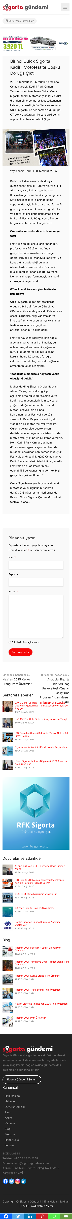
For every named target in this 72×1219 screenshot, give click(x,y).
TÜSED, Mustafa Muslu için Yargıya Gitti (36, 894)
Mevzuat (10, 1134)
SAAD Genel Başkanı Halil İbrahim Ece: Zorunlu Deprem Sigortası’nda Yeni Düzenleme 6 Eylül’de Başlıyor (41, 705)
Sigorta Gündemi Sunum (21, 1079)
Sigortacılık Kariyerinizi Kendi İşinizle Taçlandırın (41, 747)
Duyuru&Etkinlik (15, 1106)
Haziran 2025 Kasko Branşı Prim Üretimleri (17, 679)
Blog (8, 1128)
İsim (12, 558)
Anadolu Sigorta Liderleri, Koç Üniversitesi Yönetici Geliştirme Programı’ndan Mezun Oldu (54, 688)
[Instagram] (17, 1181)
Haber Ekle (12, 1139)
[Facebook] (5, 1181)
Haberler (10, 1101)
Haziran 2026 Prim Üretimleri (30, 1017)
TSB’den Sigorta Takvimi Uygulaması (35, 908)
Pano (8, 1112)
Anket (8, 1117)
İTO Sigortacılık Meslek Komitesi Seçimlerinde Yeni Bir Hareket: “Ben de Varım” (39, 881)
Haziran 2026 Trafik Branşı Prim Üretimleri (37, 989)
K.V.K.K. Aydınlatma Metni (37, 1206)
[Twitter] (11, 1181)
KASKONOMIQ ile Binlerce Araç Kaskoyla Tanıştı (41, 719)
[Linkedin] (23, 1181)
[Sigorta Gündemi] (25, 7)
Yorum (14, 592)
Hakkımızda (12, 1095)
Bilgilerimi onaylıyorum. (26, 642)
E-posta (14, 575)
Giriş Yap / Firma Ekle (21, 21)
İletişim (9, 1145)
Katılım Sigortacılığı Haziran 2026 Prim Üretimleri (41, 1003)
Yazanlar (10, 1123)
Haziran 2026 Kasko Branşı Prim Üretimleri (38, 975)
